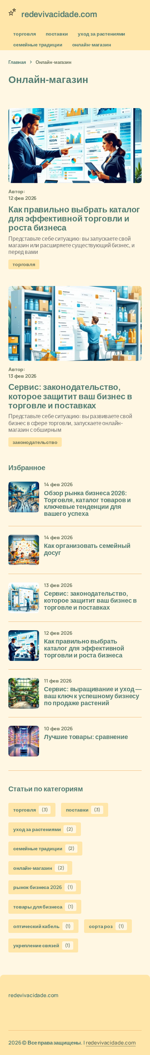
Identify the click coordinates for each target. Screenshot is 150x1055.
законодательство (35, 442)
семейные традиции (37, 44)
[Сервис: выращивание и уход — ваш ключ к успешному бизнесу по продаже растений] (23, 693)
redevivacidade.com (111, 1042)
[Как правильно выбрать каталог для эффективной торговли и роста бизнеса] (75, 145)
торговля (24, 33)
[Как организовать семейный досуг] (23, 550)
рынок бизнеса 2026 (43, 887)
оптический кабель (42, 926)
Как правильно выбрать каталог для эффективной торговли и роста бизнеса (84, 648)
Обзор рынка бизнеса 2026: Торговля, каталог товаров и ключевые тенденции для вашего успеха (87, 503)
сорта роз (106, 926)
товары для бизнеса (43, 906)
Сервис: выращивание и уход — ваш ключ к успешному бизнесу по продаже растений (93, 696)
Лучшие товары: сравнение (86, 737)
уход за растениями (101, 33)
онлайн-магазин (91, 44)
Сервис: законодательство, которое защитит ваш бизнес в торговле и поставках (90, 600)
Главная (17, 62)
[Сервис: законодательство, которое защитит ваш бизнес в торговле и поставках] (75, 323)
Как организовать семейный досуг (87, 549)
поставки (57, 33)
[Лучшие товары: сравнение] (23, 741)
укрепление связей (41, 945)
